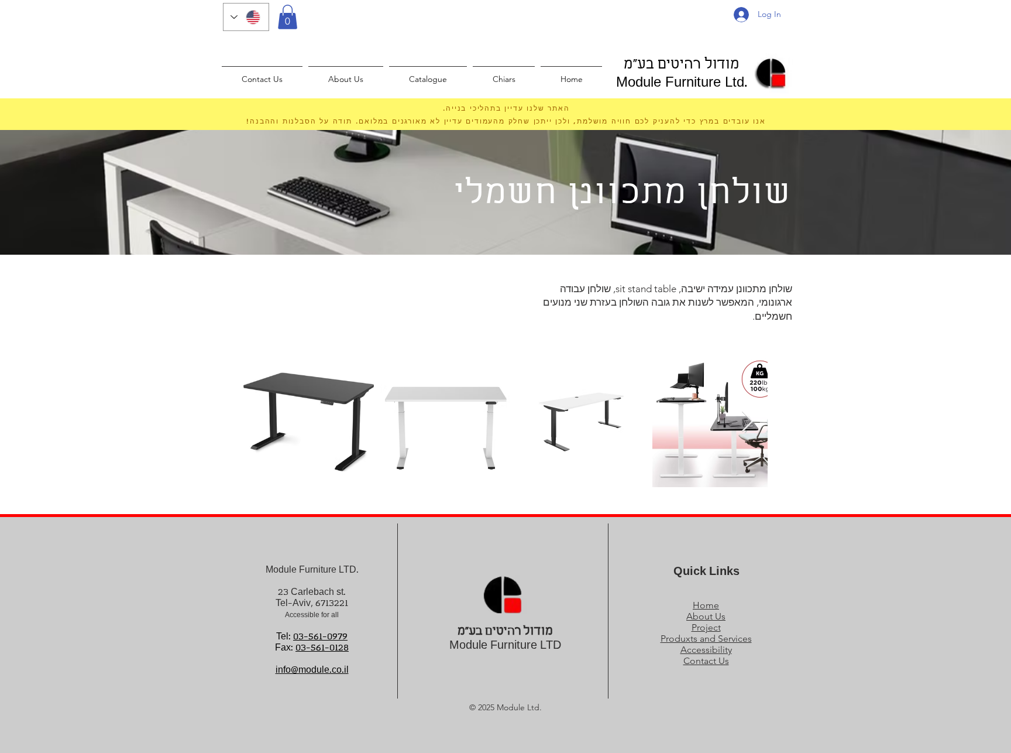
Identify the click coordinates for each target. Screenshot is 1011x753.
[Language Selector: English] (246, 17)
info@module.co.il (312, 670)
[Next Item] (747, 421)
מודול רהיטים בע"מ (682, 64)
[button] (287, 17)
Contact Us (706, 660)
